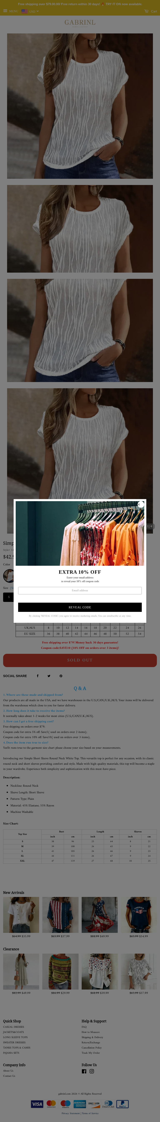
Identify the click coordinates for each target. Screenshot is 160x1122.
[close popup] (141, 504)
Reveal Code (80, 607)
